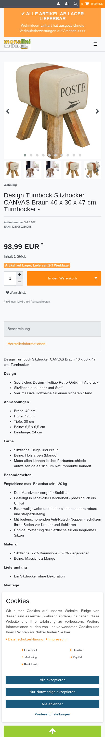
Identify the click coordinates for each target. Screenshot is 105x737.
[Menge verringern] (19, 282)
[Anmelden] (58, 4)
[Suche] (76, 4)
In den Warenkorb (62, 278)
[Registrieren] (67, 4)
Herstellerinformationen (26, 344)
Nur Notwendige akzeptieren (52, 692)
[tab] (52, 328)
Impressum (57, 639)
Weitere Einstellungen (52, 714)
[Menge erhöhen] (19, 274)
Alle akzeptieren (52, 680)
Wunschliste (18, 292)
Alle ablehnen (52, 704)
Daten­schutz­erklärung (26, 639)
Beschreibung (19, 329)
